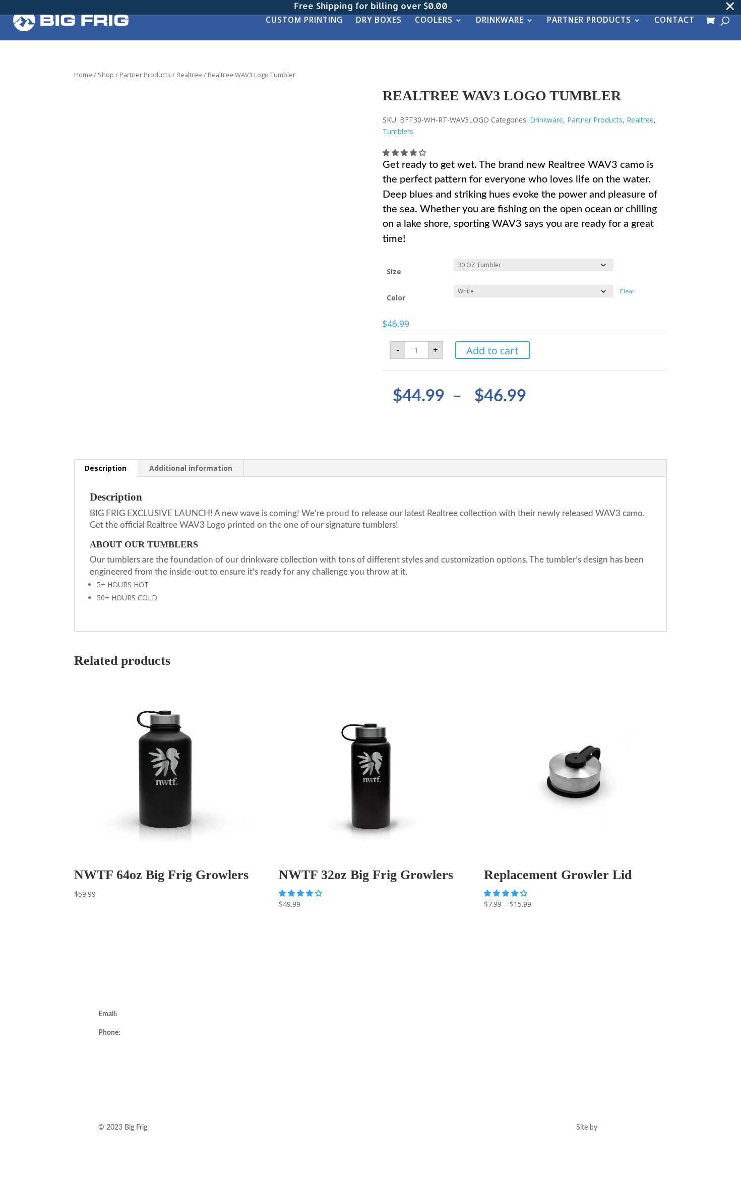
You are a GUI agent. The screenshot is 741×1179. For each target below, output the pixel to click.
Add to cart (492, 350)
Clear (627, 291)
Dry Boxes (379, 21)
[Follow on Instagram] (537, 1031)
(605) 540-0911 (146, 1032)
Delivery (398, 1014)
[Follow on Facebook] (557, 1031)
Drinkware (500, 21)
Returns (398, 1025)
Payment (399, 1049)
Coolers (434, 21)
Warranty (400, 1037)
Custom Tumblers (269, 1037)
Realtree (189, 74)
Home (83, 74)
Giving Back (260, 1074)
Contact (674, 21)
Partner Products (589, 21)
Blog (249, 1085)
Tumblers (398, 131)
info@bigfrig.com (145, 1014)
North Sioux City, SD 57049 (141, 1076)
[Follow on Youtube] (577, 1031)
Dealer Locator (264, 1014)
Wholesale (258, 1049)
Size (394, 271)
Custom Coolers (266, 1025)
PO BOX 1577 (120, 1064)
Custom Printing (304, 21)
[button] (405, 152)
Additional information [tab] (190, 468)
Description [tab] (106, 468)
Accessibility (404, 1085)
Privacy (397, 1074)
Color (396, 297)
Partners (255, 1062)
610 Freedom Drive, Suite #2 (143, 1052)
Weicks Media (621, 1127)
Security (398, 1062)
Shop (106, 74)
